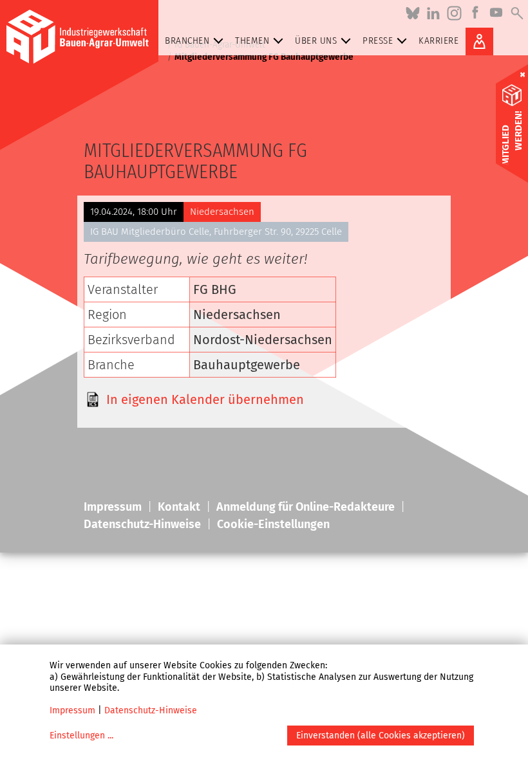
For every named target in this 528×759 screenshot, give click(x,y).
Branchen (187, 40)
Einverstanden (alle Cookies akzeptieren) (380, 735)
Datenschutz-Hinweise (150, 710)
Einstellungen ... (81, 735)
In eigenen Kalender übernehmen (205, 399)
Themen (252, 40)
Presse (378, 40)
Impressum (72, 710)
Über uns (316, 40)
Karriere (438, 40)
